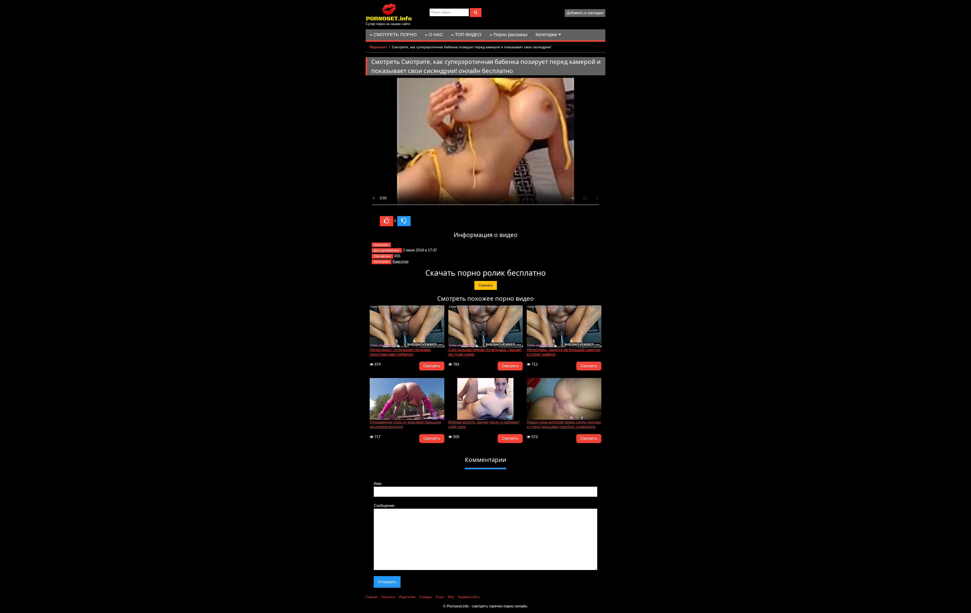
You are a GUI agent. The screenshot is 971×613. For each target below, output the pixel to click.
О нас (440, 597)
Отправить (387, 582)
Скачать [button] (485, 285)
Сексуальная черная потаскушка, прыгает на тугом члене (485, 351)
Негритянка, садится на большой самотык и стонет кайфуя (563, 351)
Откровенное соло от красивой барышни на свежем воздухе (405, 424)
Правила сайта (468, 597)
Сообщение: (384, 505)
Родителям (407, 597)
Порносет (378, 47)
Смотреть (431, 366)
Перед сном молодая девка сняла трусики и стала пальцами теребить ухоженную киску (564, 425)
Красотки (400, 261)
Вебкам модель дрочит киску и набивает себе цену (484, 424)
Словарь (425, 597)
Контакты (388, 597)
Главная (372, 597)
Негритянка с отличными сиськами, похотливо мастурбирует (400, 351)
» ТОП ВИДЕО (466, 34)
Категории (547, 34)
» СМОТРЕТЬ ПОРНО (393, 34)
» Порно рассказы (508, 34)
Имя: (378, 483)
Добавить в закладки (585, 13)
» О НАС (434, 34)
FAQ (451, 597)
